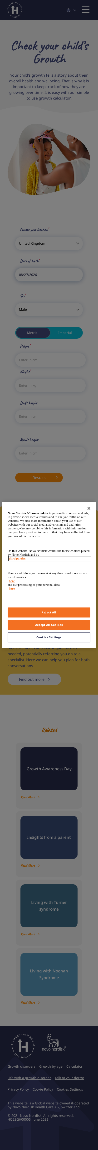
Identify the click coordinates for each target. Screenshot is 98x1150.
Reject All (49, 612)
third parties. (17, 558)
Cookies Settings (48, 637)
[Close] (89, 508)
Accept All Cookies (49, 625)
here (12, 581)
